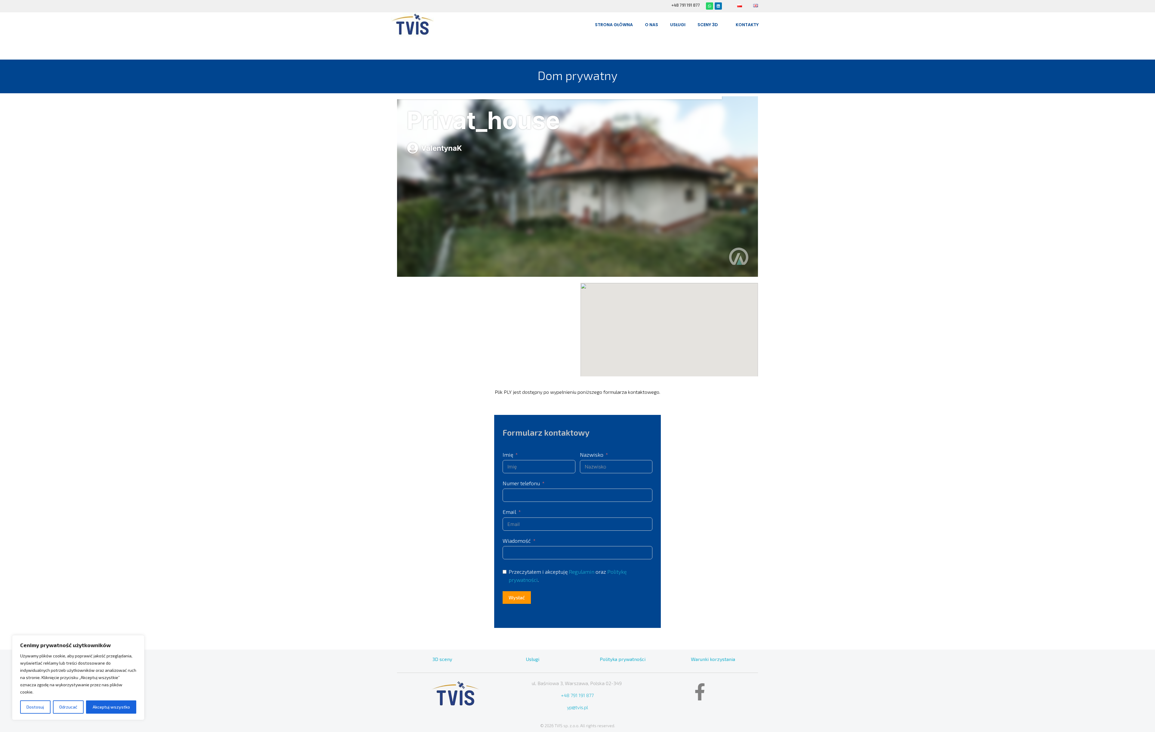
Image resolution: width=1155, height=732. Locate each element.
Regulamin (581, 571)
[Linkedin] (718, 6)
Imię (508, 454)
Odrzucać (68, 706)
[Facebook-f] (700, 692)
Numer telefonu (521, 483)
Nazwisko (591, 454)
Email (509, 511)
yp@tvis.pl (577, 707)
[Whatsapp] (709, 6)
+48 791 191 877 (577, 695)
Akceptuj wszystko (111, 706)
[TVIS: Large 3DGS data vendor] (412, 24)
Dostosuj (35, 706)
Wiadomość (517, 540)
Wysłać (517, 597)
